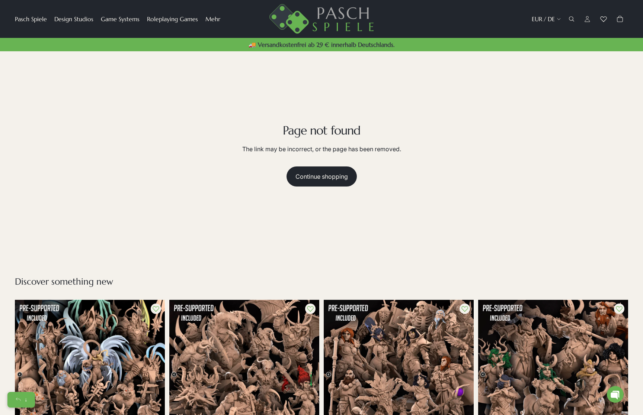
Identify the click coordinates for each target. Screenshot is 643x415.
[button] (615, 394)
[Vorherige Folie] (26, 375)
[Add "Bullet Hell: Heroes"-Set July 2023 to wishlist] (465, 309)
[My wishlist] (603, 19)
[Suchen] (571, 19)
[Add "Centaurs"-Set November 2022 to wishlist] (619, 309)
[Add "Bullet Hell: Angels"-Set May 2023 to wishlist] (156, 309)
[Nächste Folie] (154, 375)
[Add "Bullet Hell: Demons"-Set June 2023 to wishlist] (310, 309)
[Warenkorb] (620, 19)
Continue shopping (321, 176)
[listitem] (213, 19)
